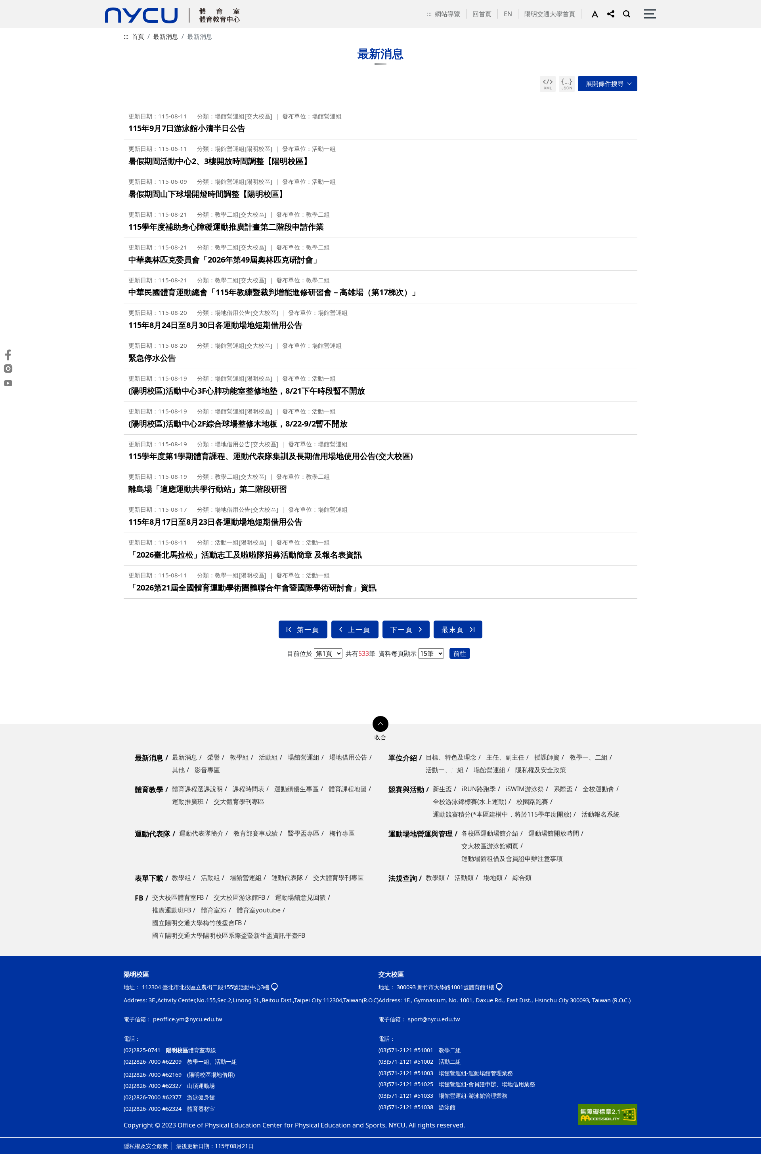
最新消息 (165, 36)
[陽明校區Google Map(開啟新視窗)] (274, 987)
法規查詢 (402, 878)
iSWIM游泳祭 (525, 789)
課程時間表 (248, 789)
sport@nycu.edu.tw (434, 1019)
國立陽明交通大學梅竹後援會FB (197, 922)
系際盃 (563, 789)
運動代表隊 (152, 833)
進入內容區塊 (19, 4)
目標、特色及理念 (451, 757)
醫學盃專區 (303, 833)
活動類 (464, 877)
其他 (178, 770)
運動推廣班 (188, 801)
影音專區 (207, 770)
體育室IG (214, 910)
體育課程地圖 (348, 789)
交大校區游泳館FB (239, 897)
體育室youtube (259, 910)
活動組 (268, 757)
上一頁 (359, 629)
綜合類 (522, 877)
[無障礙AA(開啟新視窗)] (607, 1117)
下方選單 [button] (380, 724)
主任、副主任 (505, 757)
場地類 (493, 877)
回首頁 (481, 14)
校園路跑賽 (532, 801)
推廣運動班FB (171, 910)
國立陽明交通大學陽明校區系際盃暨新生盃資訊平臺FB (228, 935)
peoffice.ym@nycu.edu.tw (187, 1019)
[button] (599, 14)
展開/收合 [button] (607, 83)
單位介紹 (402, 757)
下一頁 (401, 629)
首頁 (138, 36)
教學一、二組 (589, 757)
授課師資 (547, 757)
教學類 (435, 877)
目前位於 (299, 653)
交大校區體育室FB (178, 897)
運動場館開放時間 (553, 833)
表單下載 (149, 878)
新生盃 (442, 789)
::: (429, 14)
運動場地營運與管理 (420, 833)
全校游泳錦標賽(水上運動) (470, 801)
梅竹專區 (342, 833)
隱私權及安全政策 (540, 770)
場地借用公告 (348, 757)
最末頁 (453, 629)
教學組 (239, 757)
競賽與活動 (406, 789)
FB (139, 898)
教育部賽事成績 (255, 833)
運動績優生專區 (296, 789)
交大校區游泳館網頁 (489, 846)
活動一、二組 (445, 770)
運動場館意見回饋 (300, 897)
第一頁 (308, 629)
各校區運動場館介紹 (489, 833)
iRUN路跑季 (479, 789)
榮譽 (213, 757)
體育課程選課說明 (197, 789)
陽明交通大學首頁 (549, 14)
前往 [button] (459, 653)
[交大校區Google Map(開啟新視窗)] (499, 987)
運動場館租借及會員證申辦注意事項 (512, 858)
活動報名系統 (600, 814)
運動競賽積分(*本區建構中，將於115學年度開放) (502, 814)
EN (508, 14)
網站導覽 (447, 14)
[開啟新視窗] (548, 84)
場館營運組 (303, 757)
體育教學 (149, 789)
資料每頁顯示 (397, 653)
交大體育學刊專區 (239, 801)
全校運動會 (598, 789)
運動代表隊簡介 (201, 833)
